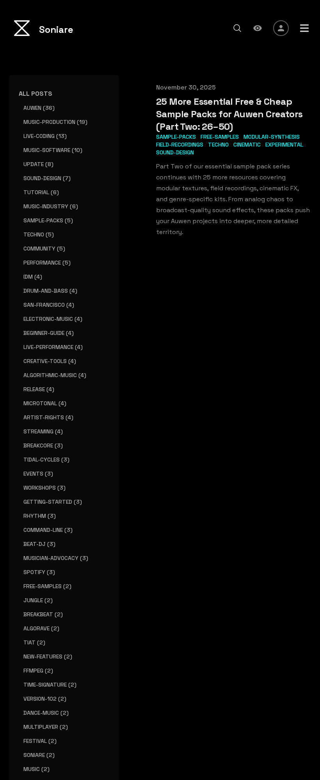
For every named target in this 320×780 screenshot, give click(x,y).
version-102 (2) (44, 698)
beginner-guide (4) (48, 332)
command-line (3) (48, 529)
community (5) (44, 248)
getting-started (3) (52, 501)
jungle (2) (38, 600)
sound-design (175, 152)
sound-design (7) (47, 178)
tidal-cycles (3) (46, 459)
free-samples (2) (47, 586)
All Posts (35, 93)
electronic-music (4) (52, 318)
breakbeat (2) (43, 614)
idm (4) (32, 276)
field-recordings (179, 144)
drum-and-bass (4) (50, 290)
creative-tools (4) (49, 361)
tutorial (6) (41, 192)
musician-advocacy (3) (55, 558)
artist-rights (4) (48, 417)
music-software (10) (52, 150)
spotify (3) (39, 572)
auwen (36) (39, 107)
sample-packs (176, 136)
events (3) (38, 473)
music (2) (36, 769)
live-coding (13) (45, 136)
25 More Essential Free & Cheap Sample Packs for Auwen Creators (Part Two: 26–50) (229, 113)
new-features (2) (47, 656)
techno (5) (38, 234)
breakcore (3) (43, 445)
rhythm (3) (39, 515)
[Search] (237, 28)
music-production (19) (55, 121)
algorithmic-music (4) (54, 375)
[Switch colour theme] (257, 28)
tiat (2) (34, 642)
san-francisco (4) (48, 304)
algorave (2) (41, 628)
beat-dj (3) (39, 543)
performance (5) (47, 262)
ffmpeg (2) (38, 670)
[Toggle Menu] (304, 28)
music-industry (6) (50, 206)
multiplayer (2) (45, 726)
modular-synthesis (272, 136)
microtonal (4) (44, 403)
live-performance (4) (53, 347)
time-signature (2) (49, 684)
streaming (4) (43, 431)
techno (218, 144)
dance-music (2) (46, 712)
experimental (284, 144)
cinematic (247, 144)
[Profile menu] (281, 28)
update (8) (38, 164)
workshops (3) (44, 487)
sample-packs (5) (48, 220)
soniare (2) (39, 755)
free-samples (220, 136)
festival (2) (40, 740)
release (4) (38, 389)
